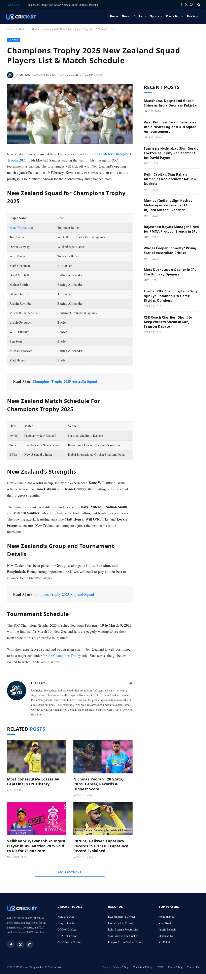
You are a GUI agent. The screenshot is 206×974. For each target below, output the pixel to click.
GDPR (160, 967)
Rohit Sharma (166, 916)
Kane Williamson (21, 227)
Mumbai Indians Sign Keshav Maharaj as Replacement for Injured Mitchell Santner (168, 205)
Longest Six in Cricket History (125, 942)
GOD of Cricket (67, 929)
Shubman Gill (166, 936)
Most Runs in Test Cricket (123, 936)
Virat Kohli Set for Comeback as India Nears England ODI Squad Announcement (170, 127)
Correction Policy (142, 967)
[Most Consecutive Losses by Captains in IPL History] (36, 756)
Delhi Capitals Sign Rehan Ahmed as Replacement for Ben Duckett (170, 179)
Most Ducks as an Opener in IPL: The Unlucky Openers (171, 271)
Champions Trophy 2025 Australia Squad (65, 381)
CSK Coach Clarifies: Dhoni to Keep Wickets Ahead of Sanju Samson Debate (168, 322)
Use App (192, 16)
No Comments (72, 74)
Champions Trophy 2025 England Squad (62, 594)
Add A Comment (69, 872)
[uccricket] (21, 16)
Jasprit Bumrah (167, 929)
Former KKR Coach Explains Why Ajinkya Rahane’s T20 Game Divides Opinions (171, 296)
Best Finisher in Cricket (121, 916)
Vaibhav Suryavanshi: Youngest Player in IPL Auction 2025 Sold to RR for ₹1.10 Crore (36, 845)
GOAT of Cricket (67, 936)
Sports (154, 16)
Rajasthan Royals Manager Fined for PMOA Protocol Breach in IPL (171, 229)
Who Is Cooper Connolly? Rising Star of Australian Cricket (170, 250)
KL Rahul (164, 942)
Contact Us (193, 967)
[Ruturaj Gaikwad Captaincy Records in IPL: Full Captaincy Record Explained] (103, 818)
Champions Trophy (67, 655)
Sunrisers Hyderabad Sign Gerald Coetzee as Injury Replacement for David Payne (171, 153)
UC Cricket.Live (53, 967)
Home (114, 16)
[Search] (198, 4)
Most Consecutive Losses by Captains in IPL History (33, 781)
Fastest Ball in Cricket (120, 923)
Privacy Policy (121, 967)
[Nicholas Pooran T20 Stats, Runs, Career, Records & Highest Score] (103, 756)
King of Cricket (66, 923)
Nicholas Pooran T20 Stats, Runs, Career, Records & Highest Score (98, 784)
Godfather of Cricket (69, 942)
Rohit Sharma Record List (123, 929)
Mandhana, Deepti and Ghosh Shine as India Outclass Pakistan (63, 5)
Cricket (138, 16)
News (125, 16)
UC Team (25, 74)
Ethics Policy (175, 967)
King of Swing (66, 916)
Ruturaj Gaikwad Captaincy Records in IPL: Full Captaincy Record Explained (100, 845)
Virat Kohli (165, 923)
